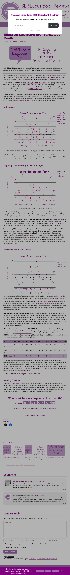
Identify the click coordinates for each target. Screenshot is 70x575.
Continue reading (35, 30)
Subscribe (54, 25)
